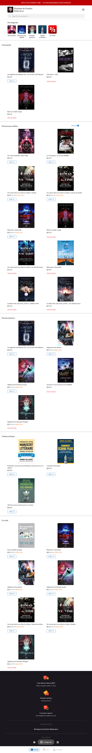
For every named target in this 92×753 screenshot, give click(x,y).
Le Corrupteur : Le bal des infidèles (58, 155)
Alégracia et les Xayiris (54, 347)
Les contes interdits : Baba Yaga (17, 155)
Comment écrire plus (53, 466)
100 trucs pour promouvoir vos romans (20, 505)
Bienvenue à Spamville (54, 267)
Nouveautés (12, 35)
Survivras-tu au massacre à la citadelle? (59, 385)
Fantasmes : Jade (52, 74)
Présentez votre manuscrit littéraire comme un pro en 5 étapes (25, 467)
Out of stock (51, 81)
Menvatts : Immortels (14, 230)
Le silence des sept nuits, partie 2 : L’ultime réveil (23, 303)
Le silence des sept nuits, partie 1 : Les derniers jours (64, 303)
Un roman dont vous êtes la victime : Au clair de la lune (25, 267)
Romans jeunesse (32, 36)
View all (74, 126)
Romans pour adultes (21, 36)
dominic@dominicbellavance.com (46, 715)
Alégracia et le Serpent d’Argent (17, 422)
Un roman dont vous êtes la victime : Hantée (21, 193)
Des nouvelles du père (14, 550)
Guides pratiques (42, 36)
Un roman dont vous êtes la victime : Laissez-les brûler (64, 193)
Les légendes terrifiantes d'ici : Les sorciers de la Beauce (25, 74)
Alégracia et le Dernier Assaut (17, 385)
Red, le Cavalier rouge (14, 112)
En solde (52, 35)
